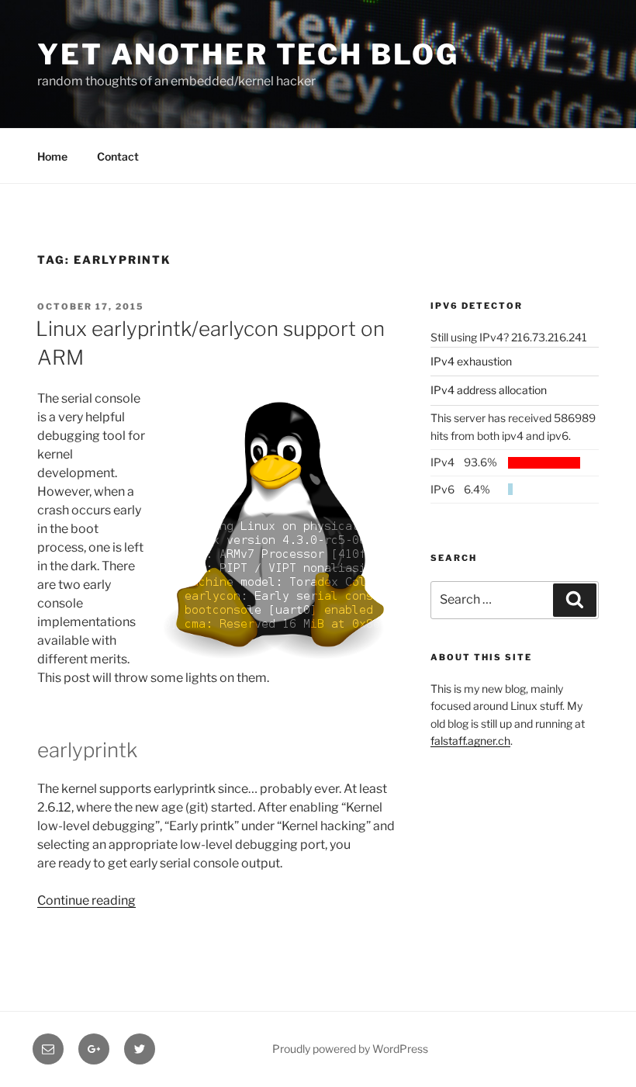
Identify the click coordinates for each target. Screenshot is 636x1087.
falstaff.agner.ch (470, 740)
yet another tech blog (247, 54)
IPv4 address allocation (488, 389)
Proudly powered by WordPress (350, 1048)
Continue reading (86, 900)
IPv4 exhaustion (471, 361)
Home (52, 156)
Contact (118, 156)
